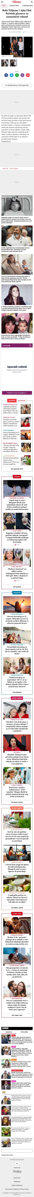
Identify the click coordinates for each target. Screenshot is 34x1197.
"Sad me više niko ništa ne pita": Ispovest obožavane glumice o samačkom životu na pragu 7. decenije (11, 448)
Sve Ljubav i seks (17, 1015)
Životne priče (14, 5)
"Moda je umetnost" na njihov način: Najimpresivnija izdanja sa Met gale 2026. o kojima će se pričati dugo (17, 573)
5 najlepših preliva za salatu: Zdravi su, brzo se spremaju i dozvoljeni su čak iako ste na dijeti (17, 898)
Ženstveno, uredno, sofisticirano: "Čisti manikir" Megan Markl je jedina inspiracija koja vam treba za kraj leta (17, 792)
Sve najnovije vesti (17, 469)
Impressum (17, 1178)
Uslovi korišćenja (17, 1185)
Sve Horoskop (17, 692)
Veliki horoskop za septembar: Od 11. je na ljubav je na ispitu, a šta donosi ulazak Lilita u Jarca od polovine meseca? (17, 682)
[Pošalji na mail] (28, 75)
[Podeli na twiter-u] (12, 75)
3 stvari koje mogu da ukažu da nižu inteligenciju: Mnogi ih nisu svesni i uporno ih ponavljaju (17, 867)
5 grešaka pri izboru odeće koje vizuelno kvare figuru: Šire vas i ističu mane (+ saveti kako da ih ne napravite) (10, 410)
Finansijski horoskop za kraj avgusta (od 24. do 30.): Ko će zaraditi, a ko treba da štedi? (17, 650)
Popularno (24, 1032)
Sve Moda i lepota (17, 802)
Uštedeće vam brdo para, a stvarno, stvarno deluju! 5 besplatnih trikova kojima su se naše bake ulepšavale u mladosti (11, 423)
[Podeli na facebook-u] (6, 75)
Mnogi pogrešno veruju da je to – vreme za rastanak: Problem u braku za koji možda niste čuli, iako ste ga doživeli (17, 972)
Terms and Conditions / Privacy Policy (17, 1189)
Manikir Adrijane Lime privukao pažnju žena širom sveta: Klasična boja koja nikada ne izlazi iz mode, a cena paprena (17, 759)
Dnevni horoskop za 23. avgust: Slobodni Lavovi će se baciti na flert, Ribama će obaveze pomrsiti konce (11, 435)
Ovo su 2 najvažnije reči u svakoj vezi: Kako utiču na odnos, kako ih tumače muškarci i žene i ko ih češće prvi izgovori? (17, 1005)
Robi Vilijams (14, 168)
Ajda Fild (5, 168)
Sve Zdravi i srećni (17, 908)
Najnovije (9, 1032)
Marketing (17, 1181)
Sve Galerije (17, 587)
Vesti (4, 5)
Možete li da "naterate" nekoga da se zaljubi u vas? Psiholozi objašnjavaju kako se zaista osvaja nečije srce (17, 940)
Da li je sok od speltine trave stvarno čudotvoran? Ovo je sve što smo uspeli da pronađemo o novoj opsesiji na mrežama (11, 461)
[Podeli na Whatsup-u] (17, 75)
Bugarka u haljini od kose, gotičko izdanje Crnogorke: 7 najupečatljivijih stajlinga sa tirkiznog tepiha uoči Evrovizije (17, 537)
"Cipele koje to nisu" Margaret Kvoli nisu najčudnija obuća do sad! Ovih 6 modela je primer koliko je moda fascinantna (17, 504)
